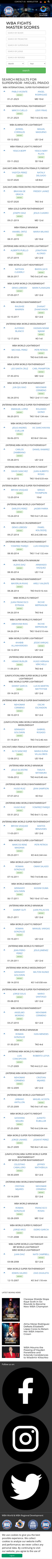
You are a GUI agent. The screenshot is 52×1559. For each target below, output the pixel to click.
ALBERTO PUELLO (19, 250)
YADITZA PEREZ (19, 172)
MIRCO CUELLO (19, 110)
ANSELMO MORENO (19, 1014)
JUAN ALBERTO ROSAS (41, 473)
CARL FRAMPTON (41, 368)
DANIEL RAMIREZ (41, 449)
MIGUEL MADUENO (41, 130)
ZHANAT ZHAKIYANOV (41, 308)
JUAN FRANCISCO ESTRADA (19, 604)
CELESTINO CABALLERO (19, 1166)
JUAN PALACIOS (41, 909)
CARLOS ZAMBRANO (19, 451)
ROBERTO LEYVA (41, 1055)
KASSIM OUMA (41, 888)
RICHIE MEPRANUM (41, 604)
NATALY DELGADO (41, 174)
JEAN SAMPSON (41, 788)
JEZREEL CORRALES (19, 130)
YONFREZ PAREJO (19, 546)
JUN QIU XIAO (19, 387)
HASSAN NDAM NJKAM (41, 330)
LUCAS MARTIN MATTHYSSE (41, 687)
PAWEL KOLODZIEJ (41, 529)
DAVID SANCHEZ (19, 471)
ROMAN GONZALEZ (19, 868)
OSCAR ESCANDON (41, 706)
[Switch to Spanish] (45, 1)
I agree (12, 1555)
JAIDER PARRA (41, 508)
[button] (4, 91)
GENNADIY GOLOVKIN (19, 731)
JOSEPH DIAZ (19, 212)
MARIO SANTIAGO (41, 995)
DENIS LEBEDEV (19, 287)
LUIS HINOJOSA (41, 546)
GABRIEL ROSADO (41, 731)
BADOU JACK (41, 269)
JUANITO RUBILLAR (41, 1119)
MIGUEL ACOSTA (41, 1099)
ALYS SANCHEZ (19, 751)
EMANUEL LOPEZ (19, 409)
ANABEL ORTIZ (19, 231)
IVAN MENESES (41, 1034)
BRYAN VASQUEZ (19, 489)
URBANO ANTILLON (19, 1101)
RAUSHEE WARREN (19, 308)
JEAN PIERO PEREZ (19, 952)
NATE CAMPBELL (41, 1254)
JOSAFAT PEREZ (41, 1139)
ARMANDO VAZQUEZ (41, 566)
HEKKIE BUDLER (19, 661)
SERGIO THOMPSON (41, 491)
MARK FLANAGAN (41, 287)
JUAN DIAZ (19, 1254)
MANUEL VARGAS (41, 928)
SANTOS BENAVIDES (41, 827)
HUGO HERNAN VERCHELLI (41, 663)
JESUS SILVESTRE (19, 769)
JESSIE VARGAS (41, 642)
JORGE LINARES (19, 1139)
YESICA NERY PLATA (41, 152)
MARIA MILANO (41, 231)
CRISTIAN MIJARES (41, 1079)
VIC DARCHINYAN (41, 427)
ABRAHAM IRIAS (19, 623)
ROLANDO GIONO (41, 410)
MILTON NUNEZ (41, 972)
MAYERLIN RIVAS (19, 583)
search (26, 70)
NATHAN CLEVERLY (19, 271)
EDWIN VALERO (19, 1273)
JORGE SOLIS (19, 993)
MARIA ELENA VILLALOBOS (41, 753)
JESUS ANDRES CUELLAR (19, 429)
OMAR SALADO (41, 866)
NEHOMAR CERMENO (41, 389)
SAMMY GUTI (19, 909)
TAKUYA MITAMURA (41, 771)
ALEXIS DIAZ (19, 564)
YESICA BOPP (19, 150)
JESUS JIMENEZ (41, 950)
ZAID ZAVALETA (41, 1273)
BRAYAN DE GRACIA (19, 193)
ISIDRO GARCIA (41, 1229)
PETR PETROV (41, 349)
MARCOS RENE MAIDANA (19, 846)
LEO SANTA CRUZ (19, 368)
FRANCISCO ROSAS (41, 1209)
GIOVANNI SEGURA (19, 1119)
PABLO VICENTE (19, 91)
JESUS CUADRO (41, 212)
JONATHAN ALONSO (41, 252)
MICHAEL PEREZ (20, 349)
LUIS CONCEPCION (19, 1057)
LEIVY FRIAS (41, 110)
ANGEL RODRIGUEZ (41, 93)
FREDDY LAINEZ (41, 191)
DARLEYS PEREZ (19, 508)
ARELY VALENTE (41, 583)
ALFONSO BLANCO (19, 330)
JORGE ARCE (20, 1229)
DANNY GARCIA (19, 685)
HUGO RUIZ (19, 788)
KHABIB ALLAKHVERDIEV (19, 644)
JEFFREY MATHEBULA (41, 1166)
